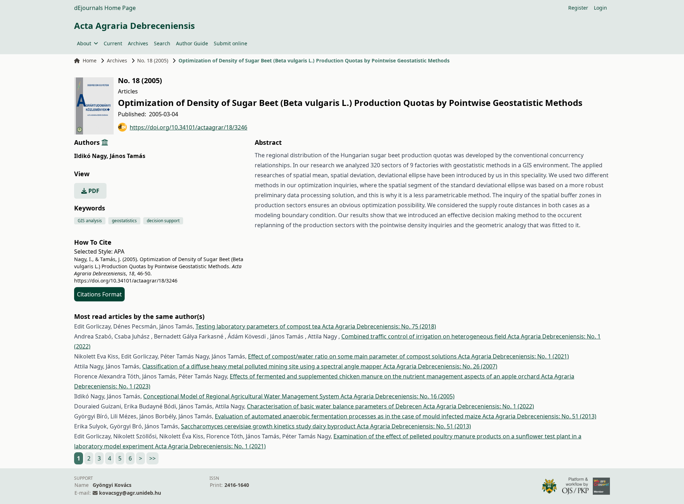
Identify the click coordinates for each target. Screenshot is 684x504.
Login (600, 7)
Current (113, 43)
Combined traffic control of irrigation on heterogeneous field (424, 336)
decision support (163, 221)
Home (90, 60)
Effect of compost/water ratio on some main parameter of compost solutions (353, 356)
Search (162, 43)
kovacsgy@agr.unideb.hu (130, 492)
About (84, 43)
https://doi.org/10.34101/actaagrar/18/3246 (188, 127)
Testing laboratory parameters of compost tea (259, 326)
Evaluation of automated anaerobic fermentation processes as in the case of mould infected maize (348, 416)
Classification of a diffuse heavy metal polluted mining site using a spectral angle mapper (262, 366)
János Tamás (127, 156)
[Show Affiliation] (105, 142)
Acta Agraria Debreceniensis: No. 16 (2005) (398, 396)
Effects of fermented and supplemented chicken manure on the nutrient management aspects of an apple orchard (385, 376)
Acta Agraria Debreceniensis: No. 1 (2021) (513, 356)
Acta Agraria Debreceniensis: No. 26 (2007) (440, 366)
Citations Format (99, 294)
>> (152, 458)
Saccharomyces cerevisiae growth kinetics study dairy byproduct (269, 426)
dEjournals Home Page (105, 8)
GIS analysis (90, 221)
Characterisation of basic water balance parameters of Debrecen (335, 406)
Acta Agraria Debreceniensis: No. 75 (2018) (379, 326)
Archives (138, 43)
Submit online (230, 43)
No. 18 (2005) (152, 60)
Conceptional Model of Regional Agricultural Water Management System (242, 396)
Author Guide (192, 43)
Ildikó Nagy (91, 156)
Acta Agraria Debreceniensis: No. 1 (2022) (478, 406)
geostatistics (124, 221)
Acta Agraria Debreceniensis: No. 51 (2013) (539, 416)
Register (578, 7)
